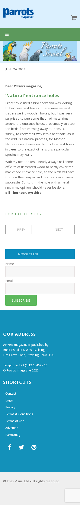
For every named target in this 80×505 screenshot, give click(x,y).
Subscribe (21, 300)
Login (9, 400)
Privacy (10, 407)
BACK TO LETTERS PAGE (24, 214)
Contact (10, 393)
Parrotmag (12, 435)
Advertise (11, 428)
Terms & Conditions (19, 414)
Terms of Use (14, 421)
